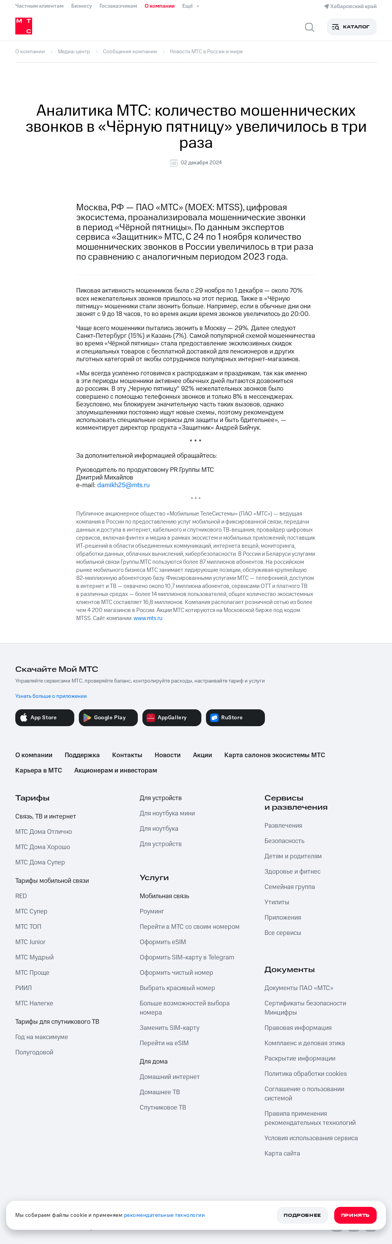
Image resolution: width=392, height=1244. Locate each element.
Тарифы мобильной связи (52, 881)
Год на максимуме (41, 1037)
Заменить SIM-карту (169, 1028)
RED (21, 896)
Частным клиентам (39, 6)
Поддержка (82, 755)
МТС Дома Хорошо (42, 847)
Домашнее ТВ (160, 1092)
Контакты (127, 755)
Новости (168, 755)
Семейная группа (290, 887)
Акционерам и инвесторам (115, 770)
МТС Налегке (34, 1003)
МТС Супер (31, 911)
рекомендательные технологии (164, 1215)
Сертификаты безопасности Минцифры (305, 1008)
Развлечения (283, 825)
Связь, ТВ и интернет (45, 816)
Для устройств (161, 798)
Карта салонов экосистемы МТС (274, 755)
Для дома (154, 1061)
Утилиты (277, 902)
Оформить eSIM (163, 942)
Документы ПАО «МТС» (299, 988)
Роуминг (152, 911)
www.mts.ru (148, 618)
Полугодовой (34, 1052)
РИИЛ (23, 988)
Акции (202, 755)
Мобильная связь (164, 896)
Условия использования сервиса (311, 1138)
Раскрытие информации (300, 1058)
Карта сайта (282, 1153)
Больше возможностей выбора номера (185, 1008)
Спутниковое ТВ (163, 1107)
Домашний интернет (170, 1077)
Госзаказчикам (118, 6)
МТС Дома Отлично (43, 831)
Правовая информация (298, 1028)
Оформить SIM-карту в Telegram (187, 957)
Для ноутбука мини (167, 813)
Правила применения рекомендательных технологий (310, 1118)
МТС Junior (30, 942)
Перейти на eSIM (164, 1043)
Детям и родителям (293, 856)
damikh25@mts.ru (123, 485)
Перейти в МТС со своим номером (190, 926)
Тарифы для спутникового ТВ (57, 1021)
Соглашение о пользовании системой (304, 1094)
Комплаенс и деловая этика (305, 1043)
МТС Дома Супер (40, 862)
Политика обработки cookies (306, 1074)
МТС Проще (32, 972)
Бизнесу (81, 6)
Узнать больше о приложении (51, 696)
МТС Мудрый (34, 957)
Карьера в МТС (38, 770)
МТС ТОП (28, 926)
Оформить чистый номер (176, 972)
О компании (160, 6)
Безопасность (284, 841)
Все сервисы (283, 933)
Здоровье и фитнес (292, 871)
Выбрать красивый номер (177, 988)
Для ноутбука (159, 828)
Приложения (283, 917)
